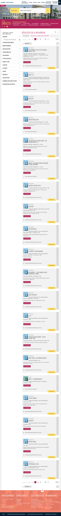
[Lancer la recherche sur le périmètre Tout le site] (48, 10)
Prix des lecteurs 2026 (36, 503)
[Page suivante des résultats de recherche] (48, 39)
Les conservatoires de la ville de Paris (35, 514)
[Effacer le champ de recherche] (45, 10)
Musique (4, 501)
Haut (42, 490)
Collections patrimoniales (8, 505)
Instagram (18, 500)
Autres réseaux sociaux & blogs (23, 503)
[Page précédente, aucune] (32, 39)
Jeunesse (4, 504)
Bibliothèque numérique (7, 507)
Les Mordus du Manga (36, 505)
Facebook (18, 499)
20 (56, 39)
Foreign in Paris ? (49, 503)
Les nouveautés (34, 499)
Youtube (18, 501)
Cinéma (3, 503)
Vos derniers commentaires (37, 507)
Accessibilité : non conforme (51, 514)
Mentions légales (49, 507)
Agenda (3, 500)
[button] (59, 2)
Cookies (47, 504)
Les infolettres (19, 504)
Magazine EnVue (49, 500)
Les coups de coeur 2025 (36, 504)
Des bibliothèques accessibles (52, 501)
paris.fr (3, 514)
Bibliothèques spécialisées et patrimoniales (16, 514)
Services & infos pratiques (7, 499)
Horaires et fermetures (36, 500)
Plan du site (48, 508)
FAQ (46, 499)
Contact (50, 499)
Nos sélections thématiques (37, 501)
